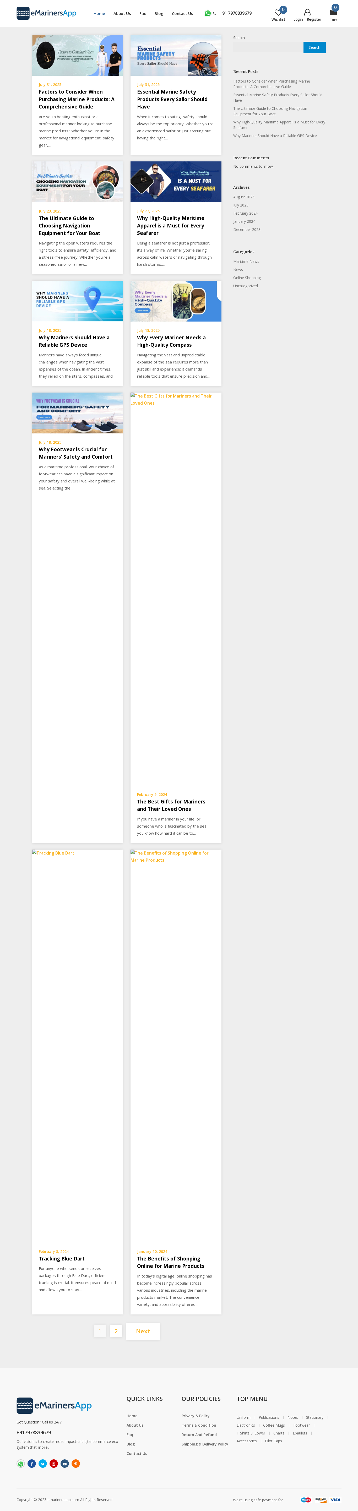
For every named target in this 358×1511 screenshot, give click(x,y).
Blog (159, 13)
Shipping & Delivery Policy (205, 1444)
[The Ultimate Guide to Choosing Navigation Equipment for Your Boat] (77, 181)
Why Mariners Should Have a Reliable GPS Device (275, 135)
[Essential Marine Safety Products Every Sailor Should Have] (176, 55)
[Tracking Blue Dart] (77, 1045)
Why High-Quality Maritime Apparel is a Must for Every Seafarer (170, 225)
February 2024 (245, 213)
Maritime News (246, 261)
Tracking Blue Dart (62, 1258)
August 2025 (243, 196)
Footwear (301, 1425)
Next (143, 1331)
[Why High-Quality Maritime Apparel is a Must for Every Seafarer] (176, 181)
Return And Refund (199, 1434)
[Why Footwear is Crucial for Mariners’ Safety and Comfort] (77, 412)
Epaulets (300, 1433)
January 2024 (244, 221)
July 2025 (240, 205)
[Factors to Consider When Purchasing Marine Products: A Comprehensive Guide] (77, 55)
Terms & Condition (199, 1425)
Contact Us (182, 13)
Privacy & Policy (196, 1415)
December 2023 (247, 229)
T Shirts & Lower (251, 1433)
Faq (143, 13)
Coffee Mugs (274, 1425)
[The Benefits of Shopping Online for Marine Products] (176, 1045)
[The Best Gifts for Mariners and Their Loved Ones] (176, 588)
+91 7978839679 (235, 13)
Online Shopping (247, 277)
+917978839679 (34, 1432)
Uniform (244, 1417)
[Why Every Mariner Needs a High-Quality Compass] (176, 300)
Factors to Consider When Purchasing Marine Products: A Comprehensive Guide (77, 99)
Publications (269, 1417)
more (42, 1447)
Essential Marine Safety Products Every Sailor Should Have (172, 99)
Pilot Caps (273, 1441)
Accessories (247, 1441)
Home (99, 13)
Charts (278, 1433)
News (238, 269)
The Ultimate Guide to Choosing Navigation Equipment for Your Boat (69, 226)
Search (239, 37)
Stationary (314, 1417)
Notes (293, 1417)
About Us (122, 13)
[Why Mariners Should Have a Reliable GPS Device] (77, 300)
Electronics (246, 1425)
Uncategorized (245, 285)
